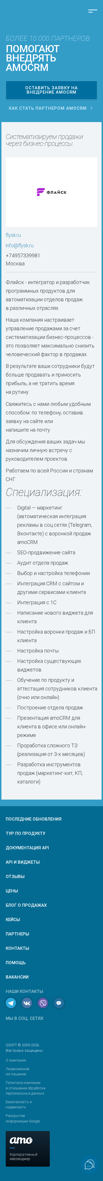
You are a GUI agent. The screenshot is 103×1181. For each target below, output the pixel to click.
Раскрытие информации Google (23, 1118)
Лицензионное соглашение (17, 1071)
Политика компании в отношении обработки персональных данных (25, 1087)
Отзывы (15, 876)
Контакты (17, 948)
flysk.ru (13, 235)
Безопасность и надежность (19, 1104)
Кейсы (13, 919)
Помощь (15, 962)
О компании (16, 1060)
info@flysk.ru (19, 245)
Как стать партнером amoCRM (48, 108)
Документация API (27, 847)
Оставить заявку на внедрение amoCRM (51, 90)
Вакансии (17, 977)
